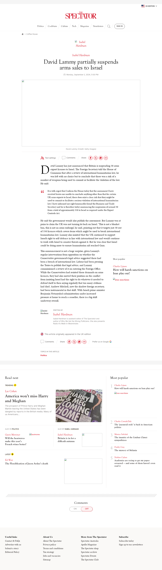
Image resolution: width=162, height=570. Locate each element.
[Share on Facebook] (90, 158)
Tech (74, 26)
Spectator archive (89, 552)
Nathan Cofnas (120, 457)
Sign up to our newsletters (131, 544)
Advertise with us (13, 544)
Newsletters (98, 26)
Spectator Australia (89, 540)
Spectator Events (88, 555)
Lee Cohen (11, 391)
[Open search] (108, 26)
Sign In (120, 26)
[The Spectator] (81, 15)
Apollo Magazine (89, 544)
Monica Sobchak (121, 434)
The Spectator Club (90, 559)
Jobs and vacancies (51, 555)
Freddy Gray (119, 447)
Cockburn (52, 26)
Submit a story (11, 548)
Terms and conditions (53, 548)
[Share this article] (106, 158)
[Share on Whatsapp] (101, 158)
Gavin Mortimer (12, 434)
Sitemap (46, 559)
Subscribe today (126, 540)
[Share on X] (96, 158)
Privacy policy (49, 544)
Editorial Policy (12, 552)
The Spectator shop (89, 548)
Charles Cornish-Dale (122, 421)
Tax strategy (48, 552)
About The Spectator (52, 540)
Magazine (84, 26)
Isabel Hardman (62, 314)
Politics (40, 26)
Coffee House (32, 34)
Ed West (9, 460)
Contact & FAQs (12, 540)
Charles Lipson (120, 266)
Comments (70, 158)
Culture (64, 26)
